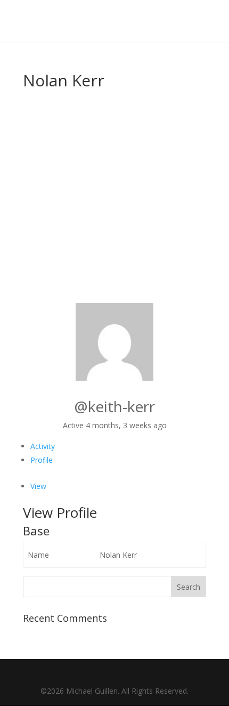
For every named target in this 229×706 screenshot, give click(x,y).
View (38, 486)
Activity (42, 446)
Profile (41, 460)
